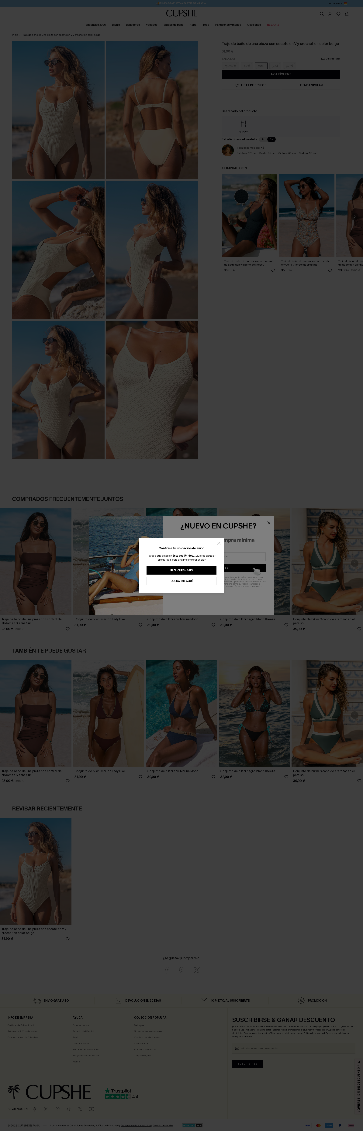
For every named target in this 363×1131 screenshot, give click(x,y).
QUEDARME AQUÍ (182, 581)
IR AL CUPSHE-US (181, 570)
